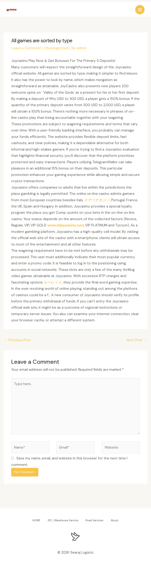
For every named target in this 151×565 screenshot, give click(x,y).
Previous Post (17, 340)
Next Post (137, 340)
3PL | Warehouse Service (63, 520)
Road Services (94, 520)
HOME (36, 520)
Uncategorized (56, 48)
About (115, 520)
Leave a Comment (26, 48)
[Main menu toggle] (140, 9)
